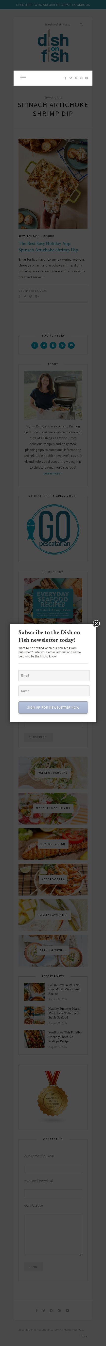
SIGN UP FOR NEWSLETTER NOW (53, 707)
